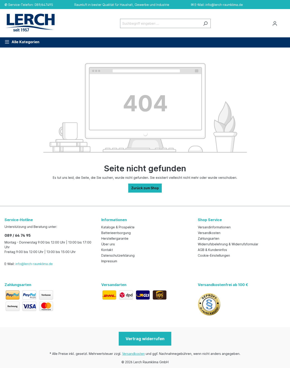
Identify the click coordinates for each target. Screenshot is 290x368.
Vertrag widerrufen (145, 338)
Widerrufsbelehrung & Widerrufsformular (228, 244)
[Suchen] (205, 23)
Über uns (108, 244)
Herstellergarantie (114, 238)
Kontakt (107, 250)
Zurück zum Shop (145, 188)
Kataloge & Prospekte (118, 227)
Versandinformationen (214, 227)
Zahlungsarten (208, 238)
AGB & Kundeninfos (212, 250)
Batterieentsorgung (116, 233)
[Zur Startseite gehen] (33, 22)
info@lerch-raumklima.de (34, 264)
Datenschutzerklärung (118, 255)
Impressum (109, 261)
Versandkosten (209, 233)
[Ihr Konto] (275, 23)
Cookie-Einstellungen (214, 255)
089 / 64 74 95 (18, 235)
